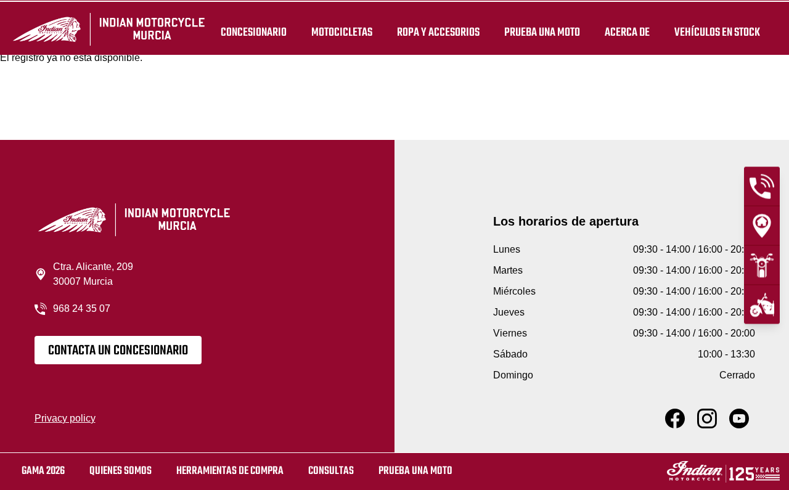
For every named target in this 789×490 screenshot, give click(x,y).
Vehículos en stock (717, 32)
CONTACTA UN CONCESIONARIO (118, 350)
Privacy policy (65, 418)
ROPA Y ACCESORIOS (438, 32)
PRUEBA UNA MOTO (542, 32)
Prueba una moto (415, 471)
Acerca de (627, 32)
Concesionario (254, 32)
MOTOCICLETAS (341, 32)
